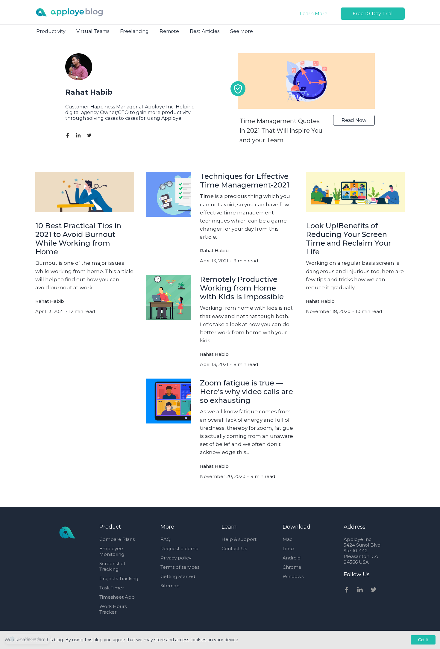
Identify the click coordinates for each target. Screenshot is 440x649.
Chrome (292, 567)
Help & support (239, 539)
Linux (289, 548)
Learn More (313, 13)
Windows (293, 576)
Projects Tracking (118, 578)
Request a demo (179, 548)
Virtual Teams (92, 31)
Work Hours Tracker (113, 609)
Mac (287, 539)
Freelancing (134, 31)
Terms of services (179, 567)
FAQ (165, 539)
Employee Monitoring (111, 551)
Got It (423, 640)
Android (292, 558)
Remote (169, 31)
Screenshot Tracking (112, 566)
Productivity (51, 31)
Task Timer (111, 588)
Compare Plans (117, 539)
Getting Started (177, 576)
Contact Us (234, 548)
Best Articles (204, 31)
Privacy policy (175, 558)
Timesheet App (117, 597)
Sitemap (170, 586)
